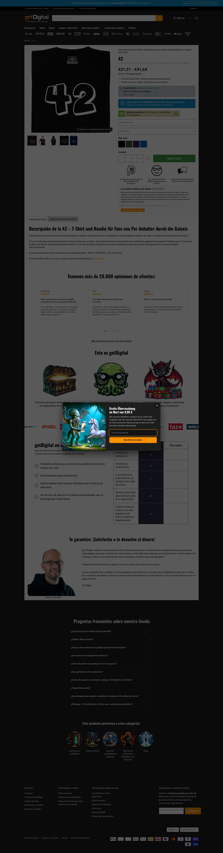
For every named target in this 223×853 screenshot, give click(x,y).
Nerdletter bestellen (133, 440)
